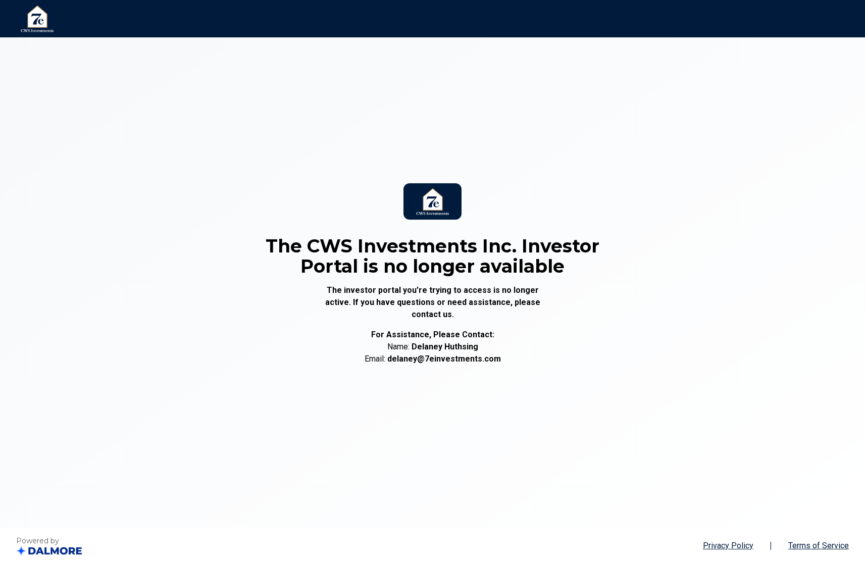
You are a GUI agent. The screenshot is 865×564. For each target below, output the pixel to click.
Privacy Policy (728, 545)
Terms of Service (818, 545)
